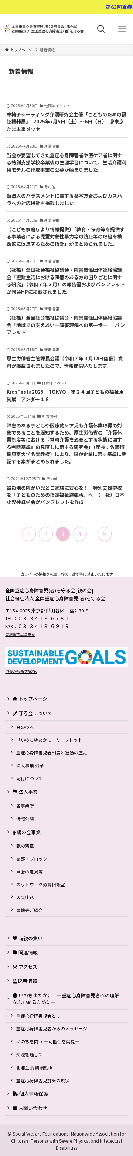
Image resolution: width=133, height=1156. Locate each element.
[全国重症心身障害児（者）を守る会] (45, 29)
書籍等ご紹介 (29, 910)
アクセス (27, 966)
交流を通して (29, 1054)
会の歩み (25, 727)
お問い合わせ (32, 1108)
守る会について (34, 713)
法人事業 (27, 791)
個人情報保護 (33, 1093)
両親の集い (29, 938)
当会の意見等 (29, 871)
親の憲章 (25, 845)
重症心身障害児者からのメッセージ (51, 1028)
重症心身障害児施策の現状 (42, 1080)
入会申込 (25, 897)
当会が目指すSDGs (21, 671)
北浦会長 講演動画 (34, 1067)
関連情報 (27, 952)
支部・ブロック (31, 858)
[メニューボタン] (122, 29)
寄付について (29, 778)
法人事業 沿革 (30, 765)
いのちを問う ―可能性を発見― (47, 1041)
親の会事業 (28, 832)
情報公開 (25, 818)
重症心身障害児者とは (38, 1016)
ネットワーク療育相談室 (40, 884)
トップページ (32, 698)
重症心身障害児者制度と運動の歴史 (51, 752)
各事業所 (25, 805)
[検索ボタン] (101, 29)
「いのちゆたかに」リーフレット (49, 739)
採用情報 (27, 980)
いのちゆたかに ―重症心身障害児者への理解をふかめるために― (66, 998)
